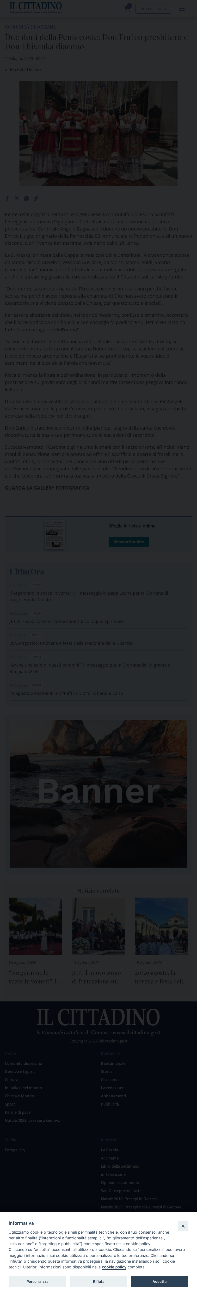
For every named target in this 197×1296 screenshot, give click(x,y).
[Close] (183, 1226)
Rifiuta (98, 1281)
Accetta (159, 1281)
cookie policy (114, 1267)
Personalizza (37, 1281)
